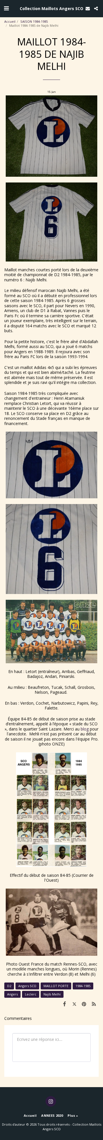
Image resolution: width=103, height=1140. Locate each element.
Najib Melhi (52, 994)
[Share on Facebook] (64, 1004)
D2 (9, 986)
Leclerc (30, 994)
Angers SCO (27, 986)
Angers (12, 994)
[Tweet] (74, 1004)
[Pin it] (84, 1004)
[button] (6, 8)
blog (85, 729)
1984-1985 (83, 986)
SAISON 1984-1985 (34, 21)
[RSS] (94, 1004)
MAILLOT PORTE (55, 986)
